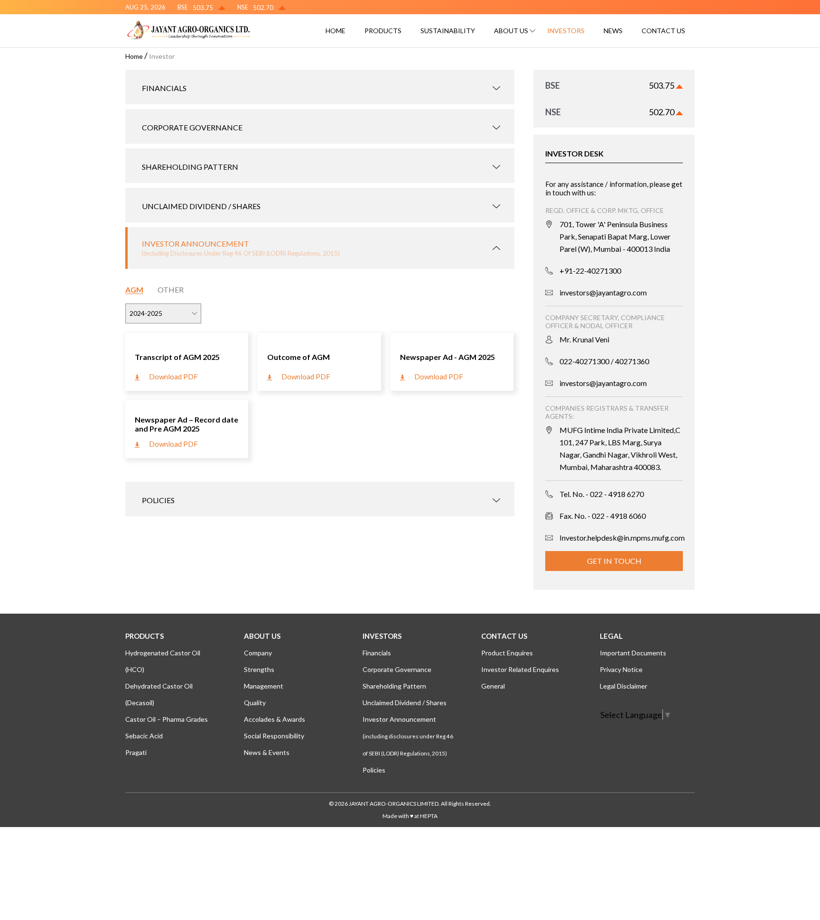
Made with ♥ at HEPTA (410, 815)
